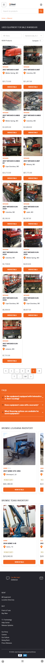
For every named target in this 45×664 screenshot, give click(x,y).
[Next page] (31, 376)
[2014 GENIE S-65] (19, 521)
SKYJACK (5, 67)
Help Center (6, 622)
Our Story (5, 632)
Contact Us (14, 579)
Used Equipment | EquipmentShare (25, 652)
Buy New (5, 613)
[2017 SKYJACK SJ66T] (12, 55)
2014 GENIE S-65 (9, 543)
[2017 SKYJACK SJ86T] (33, 146)
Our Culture (5, 637)
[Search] (41, 11)
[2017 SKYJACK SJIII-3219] (12, 192)
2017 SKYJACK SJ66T (11, 70)
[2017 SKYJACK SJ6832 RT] (12, 101)
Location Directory (8, 600)
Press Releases (7, 643)
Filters (8, 36)
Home (3, 18)
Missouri (9, 18)
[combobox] (22, 11)
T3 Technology (7, 620)
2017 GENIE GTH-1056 (11, 471)
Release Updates (7, 625)
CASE (42, 468)
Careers (4, 634)
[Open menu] (4, 4)
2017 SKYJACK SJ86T (32, 161)
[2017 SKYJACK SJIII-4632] (33, 283)
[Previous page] (6, 371)
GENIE (5, 468)
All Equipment (6, 597)
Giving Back (6, 640)
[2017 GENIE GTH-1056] (19, 449)
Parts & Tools (6, 610)
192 (25, 376)
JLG (41, 540)
